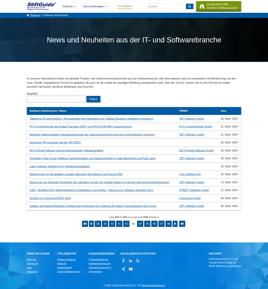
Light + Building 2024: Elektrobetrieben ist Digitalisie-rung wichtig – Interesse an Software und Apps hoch (91, 190)
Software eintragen (66, 259)
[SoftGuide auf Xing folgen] (123, 269)
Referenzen (32, 263)
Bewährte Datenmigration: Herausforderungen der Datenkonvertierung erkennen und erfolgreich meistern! (92, 134)
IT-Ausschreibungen (98, 259)
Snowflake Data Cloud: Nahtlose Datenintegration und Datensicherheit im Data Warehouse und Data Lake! (93, 158)
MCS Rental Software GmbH (196, 150)
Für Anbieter (124, 6)
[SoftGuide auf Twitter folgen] (138, 261)
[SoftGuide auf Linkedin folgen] (130, 261)
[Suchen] (189, 6)
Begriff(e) (32, 93)
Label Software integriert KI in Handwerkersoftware (60, 166)
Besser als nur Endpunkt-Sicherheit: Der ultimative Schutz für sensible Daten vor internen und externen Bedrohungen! (99, 182)
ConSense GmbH (190, 198)
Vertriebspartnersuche (99, 263)
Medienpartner (64, 267)
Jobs (29, 267)
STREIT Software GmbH (194, 190)
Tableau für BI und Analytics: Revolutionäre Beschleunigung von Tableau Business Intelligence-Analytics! (91, 118)
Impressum (32, 271)
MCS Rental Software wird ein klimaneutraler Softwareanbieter (67, 150)
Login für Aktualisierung (69, 271)
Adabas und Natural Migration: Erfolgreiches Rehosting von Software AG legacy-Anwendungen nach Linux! (93, 206)
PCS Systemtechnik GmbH (195, 126)
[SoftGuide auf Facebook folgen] (123, 261)
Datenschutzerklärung (153, 285)
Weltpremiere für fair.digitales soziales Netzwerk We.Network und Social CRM (76, 174)
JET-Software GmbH (191, 118)
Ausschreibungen (93, 6)
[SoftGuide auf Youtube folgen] (130, 269)
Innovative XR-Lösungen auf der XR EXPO (55, 142)
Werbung (61, 263)
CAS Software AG (190, 174)
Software (67, 6)
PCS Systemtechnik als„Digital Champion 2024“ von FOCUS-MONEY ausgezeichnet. (81, 126)
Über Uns (31, 259)
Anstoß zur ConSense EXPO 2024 (50, 198)
